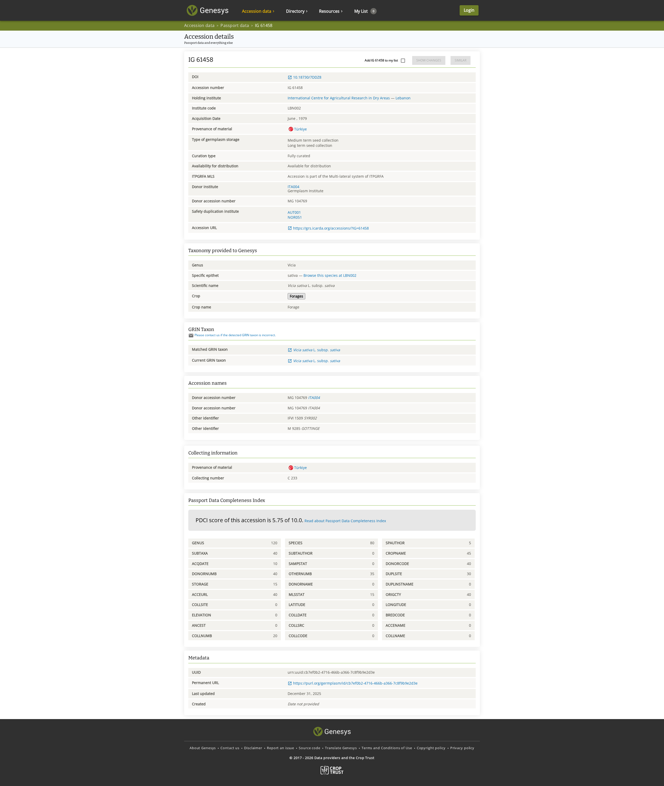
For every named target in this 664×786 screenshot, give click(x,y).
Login (469, 10)
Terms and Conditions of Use (387, 748)
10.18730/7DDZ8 (307, 77)
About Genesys (203, 748)
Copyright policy (431, 748)
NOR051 (295, 217)
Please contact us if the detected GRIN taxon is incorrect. (235, 335)
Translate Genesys (341, 748)
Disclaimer (253, 748)
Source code (309, 748)
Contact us (229, 748)
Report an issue (280, 748)
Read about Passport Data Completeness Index (345, 520)
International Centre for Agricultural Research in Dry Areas (339, 97)
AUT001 (294, 212)
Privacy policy (462, 748)
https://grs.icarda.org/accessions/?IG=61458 (331, 228)
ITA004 (293, 186)
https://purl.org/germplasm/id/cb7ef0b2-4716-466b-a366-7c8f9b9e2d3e (355, 683)
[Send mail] (191, 335)
